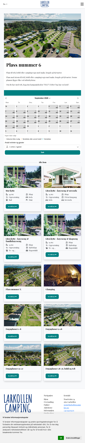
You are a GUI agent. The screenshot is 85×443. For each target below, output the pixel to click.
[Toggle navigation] (82, 4)
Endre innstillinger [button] (73, 438)
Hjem (46, 399)
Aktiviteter (48, 408)
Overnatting (49, 402)
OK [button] (61, 438)
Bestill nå (11, 206)
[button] (5, 4)
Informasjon (49, 410)
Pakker (47, 405)
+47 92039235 (69, 410)
